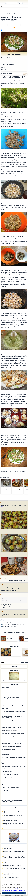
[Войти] (11, 1)
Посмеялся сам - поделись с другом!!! (11, 746)
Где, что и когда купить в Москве (10, 784)
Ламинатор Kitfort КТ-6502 (8, 781)
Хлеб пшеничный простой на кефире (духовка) (14, 680)
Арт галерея (5, 790)
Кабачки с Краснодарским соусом (10, 787)
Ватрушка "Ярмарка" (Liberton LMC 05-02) (12, 705)
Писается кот (5, 708)
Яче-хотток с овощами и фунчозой (12, 865)
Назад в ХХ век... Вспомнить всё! (10, 774)
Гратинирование (7, 848)
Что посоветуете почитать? (8, 749)
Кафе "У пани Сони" (7, 777)
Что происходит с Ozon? (8, 736)
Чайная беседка (6, 687)
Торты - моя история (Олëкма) (9, 730)
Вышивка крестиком (7, 724)
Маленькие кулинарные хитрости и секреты (13, 733)
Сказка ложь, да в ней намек (9, 720)
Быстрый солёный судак (8, 702)
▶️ (14, 27)
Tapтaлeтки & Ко (6, 694)
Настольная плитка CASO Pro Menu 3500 (12, 743)
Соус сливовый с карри (7, 771)
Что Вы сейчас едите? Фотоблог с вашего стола (14, 740)
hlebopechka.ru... (5, 507)
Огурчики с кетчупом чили (10, 820)
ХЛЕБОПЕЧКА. (5, 1)
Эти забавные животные (8, 804)
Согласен (14, 893)
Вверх (2, 619)
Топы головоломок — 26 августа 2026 (11, 727)
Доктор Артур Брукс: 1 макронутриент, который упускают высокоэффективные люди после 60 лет (14, 857)
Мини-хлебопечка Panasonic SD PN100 (11, 691)
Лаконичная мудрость (7, 793)
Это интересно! (5, 797)
